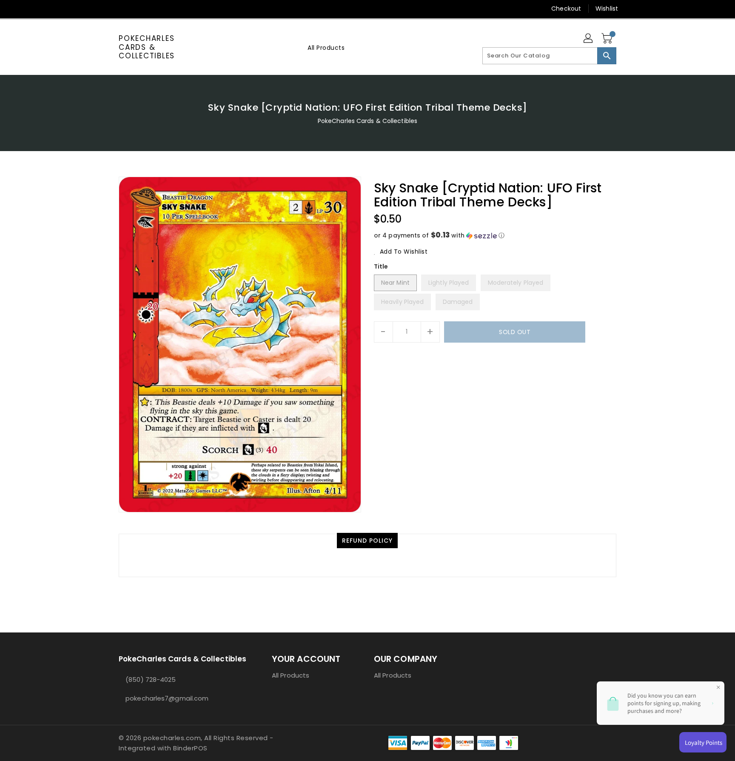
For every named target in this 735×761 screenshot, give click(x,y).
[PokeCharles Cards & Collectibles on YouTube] (188, 8)
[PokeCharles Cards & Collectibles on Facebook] (106, 8)
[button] (495, 235)
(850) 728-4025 (150, 679)
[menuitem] (326, 47)
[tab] (367, 540)
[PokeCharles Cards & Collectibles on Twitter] (123, 8)
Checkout (566, 8)
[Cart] (607, 38)
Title (381, 266)
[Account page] (588, 38)
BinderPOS (190, 748)
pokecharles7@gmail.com (166, 698)
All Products (290, 675)
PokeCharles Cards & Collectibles (147, 47)
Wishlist (606, 8)
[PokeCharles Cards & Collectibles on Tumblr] (171, 8)
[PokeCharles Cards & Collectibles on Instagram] (155, 8)
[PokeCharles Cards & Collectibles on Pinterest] (139, 8)
